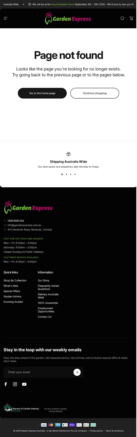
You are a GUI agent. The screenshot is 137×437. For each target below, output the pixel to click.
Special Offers (12, 291)
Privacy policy (96, 431)
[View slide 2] (66, 174)
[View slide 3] (70, 174)
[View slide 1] (62, 174)
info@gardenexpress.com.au (24, 225)
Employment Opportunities (46, 310)
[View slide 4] (75, 174)
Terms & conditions (115, 431)
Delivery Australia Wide (48, 296)
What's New (11, 285)
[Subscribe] (77, 372)
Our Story (43, 280)
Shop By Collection (15, 280)
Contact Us (45, 316)
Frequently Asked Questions (48, 287)
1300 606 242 (15, 220)
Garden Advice (12, 296)
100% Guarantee (48, 302)
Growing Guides (13, 301)
